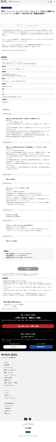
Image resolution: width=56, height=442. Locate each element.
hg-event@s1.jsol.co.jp (13, 308)
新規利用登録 (40, 346)
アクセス (6, 393)
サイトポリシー (8, 405)
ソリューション (8, 367)
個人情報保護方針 (8, 403)
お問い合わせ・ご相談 (10, 382)
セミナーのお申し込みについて (23, 273)
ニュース (6, 390)
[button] (48, 2)
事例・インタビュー (10, 370)
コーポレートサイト (9, 398)
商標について (7, 413)
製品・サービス (8, 372)
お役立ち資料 (8, 377)
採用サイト (7, 395)
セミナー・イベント (10, 375)
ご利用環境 (7, 408)
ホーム (6, 362)
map (25, 75)
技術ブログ (7, 380)
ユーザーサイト (8, 385)
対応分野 (6, 365)
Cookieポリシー (8, 411)
